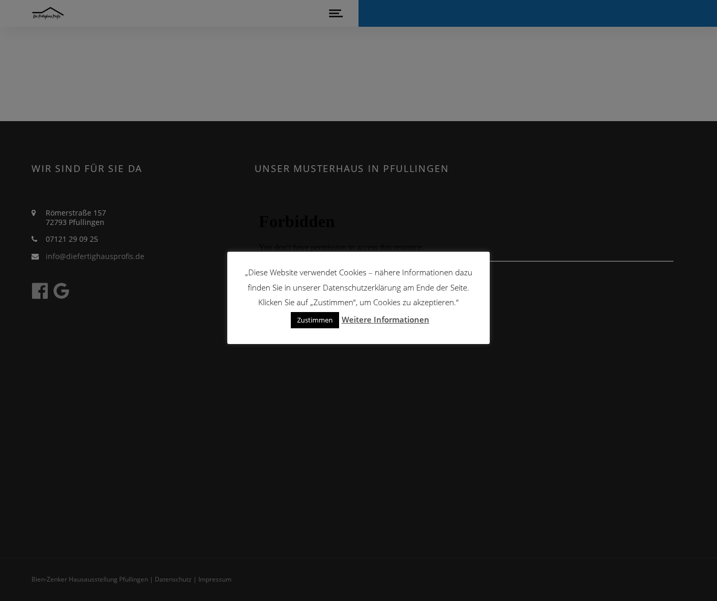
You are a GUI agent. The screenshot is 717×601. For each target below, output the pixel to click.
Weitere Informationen (385, 319)
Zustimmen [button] (315, 320)
